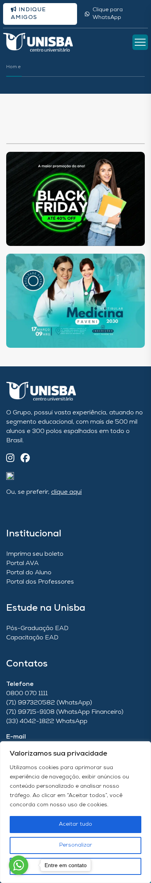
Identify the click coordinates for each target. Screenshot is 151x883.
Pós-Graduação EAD (37, 628)
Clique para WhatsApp (108, 14)
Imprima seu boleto (34, 554)
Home (13, 67)
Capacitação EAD (32, 638)
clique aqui (66, 492)
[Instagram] (10, 458)
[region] (75, 812)
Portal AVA (22, 563)
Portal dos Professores (40, 582)
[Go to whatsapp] (18, 865)
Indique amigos (28, 14)
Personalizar (75, 845)
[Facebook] (25, 458)
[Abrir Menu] (140, 42)
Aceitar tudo (75, 824)
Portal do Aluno (28, 573)
